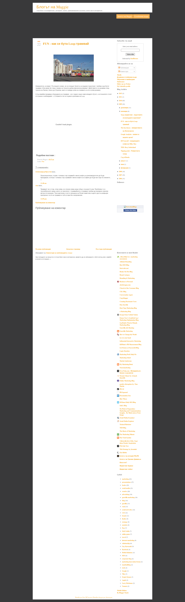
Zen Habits (123, 452)
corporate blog (127, 559)
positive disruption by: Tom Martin (129, 385)
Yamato (124, 586)
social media (126, 488)
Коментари (124, 71)
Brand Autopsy (125, 275)
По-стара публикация (104, 249)
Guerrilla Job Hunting (127, 328)
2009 (120, 104)
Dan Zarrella (124, 305)
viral (123, 506)
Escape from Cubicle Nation (129, 315)
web (123, 513)
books (124, 485)
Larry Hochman (127, 583)
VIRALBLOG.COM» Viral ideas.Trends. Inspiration (128, 442)
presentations (126, 482)
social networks (127, 510)
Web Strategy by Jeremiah (128, 449)
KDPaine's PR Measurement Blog (130, 344)
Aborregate (109, 597)
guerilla (124, 503)
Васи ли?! (123, 462)
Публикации (124, 68)
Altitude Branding (126, 262)
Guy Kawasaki (127, 546)
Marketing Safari (125, 357)
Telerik (119, 75)
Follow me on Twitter (124, 84)
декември (124, 107)
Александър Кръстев (43, 172)
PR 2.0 (122, 389)
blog (123, 500)
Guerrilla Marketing (126, 331)
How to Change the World (128, 334)
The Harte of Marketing (127, 431)
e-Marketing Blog (125, 311)
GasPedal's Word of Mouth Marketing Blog (128, 324)
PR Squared (124, 392)
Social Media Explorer (127, 421)
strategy (125, 522)
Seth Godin (126, 531)
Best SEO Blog (124, 265)
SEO (123, 555)
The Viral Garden (125, 437)
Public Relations (127, 552)
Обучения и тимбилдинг (126, 79)
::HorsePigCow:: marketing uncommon (129, 258)
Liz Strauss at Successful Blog (129, 348)
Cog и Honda (125, 157)
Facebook (125, 549)
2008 (120, 171)
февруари (125, 168)
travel (124, 537)
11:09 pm (44, 199)
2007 (120, 175)
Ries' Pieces (123, 399)
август (123, 161)
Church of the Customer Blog (129, 288)
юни (122, 164)
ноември (124, 111)
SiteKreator (120, 81)
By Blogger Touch (122, 593)
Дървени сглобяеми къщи (127, 77)
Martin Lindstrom (126, 361)
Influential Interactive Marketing (130, 341)
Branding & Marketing (127, 278)
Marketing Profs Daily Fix (128, 354)
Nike (123, 574)
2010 (120, 100)
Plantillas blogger (98, 597)
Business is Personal (126, 281)
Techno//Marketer (125, 424)
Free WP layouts (87, 597)
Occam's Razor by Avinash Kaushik (128, 377)
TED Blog (123, 428)
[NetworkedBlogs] (130, 207)
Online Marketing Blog (127, 381)
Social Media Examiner (127, 418)
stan (36, 185)
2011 (120, 97)
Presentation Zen (125, 395)
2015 (120, 93)
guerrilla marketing (128, 497)
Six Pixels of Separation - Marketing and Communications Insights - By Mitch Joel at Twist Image (130, 412)
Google (124, 571)
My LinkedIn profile (123, 86)
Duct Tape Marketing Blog (128, 308)
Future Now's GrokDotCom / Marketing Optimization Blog (129, 319)
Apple (124, 580)
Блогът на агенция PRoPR (129, 456)
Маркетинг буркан (126, 466)
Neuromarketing (125, 367)
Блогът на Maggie (52, 6)
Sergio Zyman (126, 577)
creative (124, 491)
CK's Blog (123, 291)
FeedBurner (134, 58)
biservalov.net (124, 268)
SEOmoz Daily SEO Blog (128, 402)
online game (126, 534)
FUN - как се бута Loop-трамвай (66, 43)
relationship (126, 543)
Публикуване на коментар (45, 202)
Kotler (124, 519)
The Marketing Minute (127, 434)
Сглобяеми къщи (141, 16)
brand (124, 516)
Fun (43, 161)
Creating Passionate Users (128, 301)
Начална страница (73, 249)
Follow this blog (130, 210)
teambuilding (126, 565)
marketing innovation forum (131, 562)
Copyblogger (124, 298)
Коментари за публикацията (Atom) (59, 253)
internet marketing (128, 540)
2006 (120, 178)
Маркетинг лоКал (126, 469)
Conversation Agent (126, 295)
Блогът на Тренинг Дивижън (130, 459)
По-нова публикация (43, 249)
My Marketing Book (126, 364)
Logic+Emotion (125, 351)
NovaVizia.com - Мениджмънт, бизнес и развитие (130, 372)
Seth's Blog (123, 405)
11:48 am (43, 183)
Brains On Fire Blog (126, 271)
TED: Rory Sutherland (128, 147)
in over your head (125, 338)
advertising (126, 494)
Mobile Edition (122, 590)
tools (123, 568)
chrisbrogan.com (125, 285)
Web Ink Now (124, 446)
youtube (125, 525)
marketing (125, 479)
